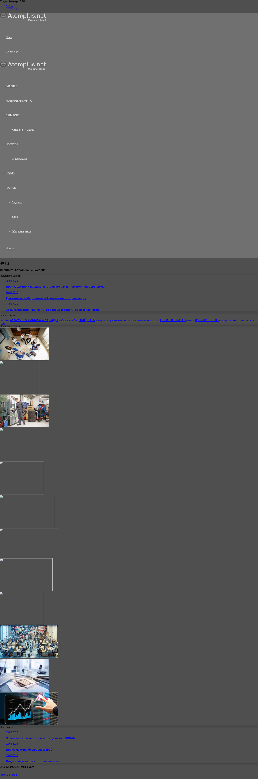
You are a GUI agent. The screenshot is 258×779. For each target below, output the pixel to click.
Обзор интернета (21, 231)
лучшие (113, 320)
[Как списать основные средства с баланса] (24, 691)
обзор (127, 320)
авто (7, 320)
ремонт (231, 320)
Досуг (15, 217)
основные (153, 320)
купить (104, 320)
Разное (11, 188)
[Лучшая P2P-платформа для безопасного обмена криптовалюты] (29, 724)
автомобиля (39, 320)
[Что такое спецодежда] (24, 426)
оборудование (139, 320)
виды (53, 319)
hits (1, 320)
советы (247, 320)
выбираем (64, 320)
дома (98, 320)
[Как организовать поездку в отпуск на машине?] (20, 393)
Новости (12, 144)
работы (222, 320)
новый (121, 320)
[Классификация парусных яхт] (29, 557)
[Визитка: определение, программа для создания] (27, 527)
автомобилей (20, 320)
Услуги (10, 173)
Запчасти (12, 115)
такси (254, 320)
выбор (74, 320)
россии (240, 320)
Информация (19, 159)
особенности (173, 319)
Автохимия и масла (23, 130)
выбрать (87, 319)
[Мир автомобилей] (23, 20)
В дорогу (17, 202)
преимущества (207, 320)
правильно (190, 320)
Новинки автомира (19, 100)
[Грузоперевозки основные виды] (24, 460)
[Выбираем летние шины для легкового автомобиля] (26, 590)
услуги (2, 324)
